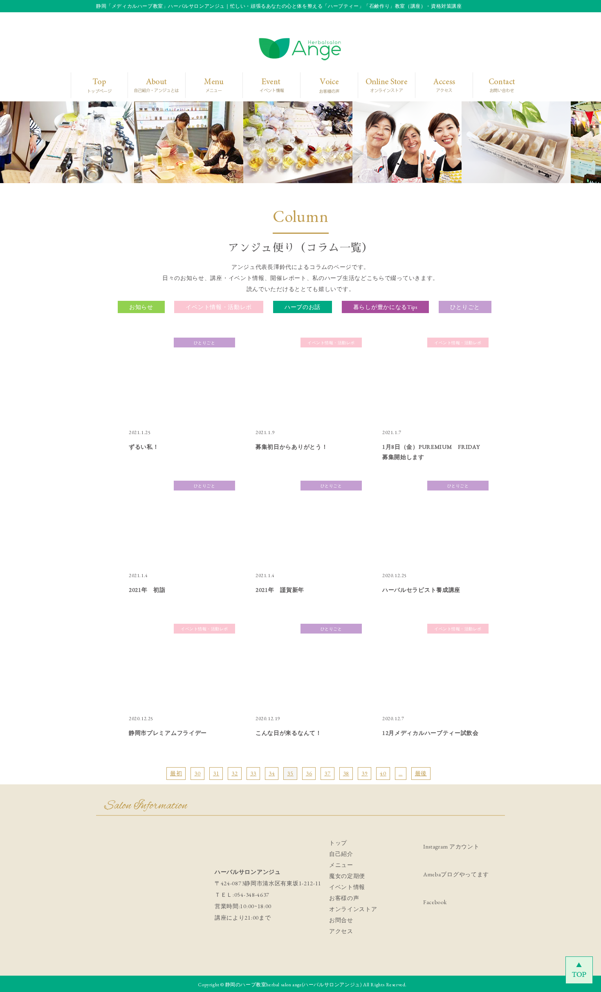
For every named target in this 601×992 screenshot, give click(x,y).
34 (272, 773)
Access (438, 85)
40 (383, 773)
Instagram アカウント (451, 846)
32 (234, 773)
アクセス (341, 931)
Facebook (435, 902)
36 (309, 773)
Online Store (383, 85)
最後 (421, 773)
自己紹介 (341, 854)
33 (253, 773)
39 (364, 773)
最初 (176, 773)
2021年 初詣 (147, 589)
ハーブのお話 (303, 307)
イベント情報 (347, 887)
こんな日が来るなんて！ (289, 733)
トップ (338, 842)
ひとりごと (465, 307)
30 (197, 773)
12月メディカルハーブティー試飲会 (430, 733)
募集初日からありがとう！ (291, 446)
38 (346, 773)
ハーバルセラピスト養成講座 (421, 589)
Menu (211, 85)
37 (327, 773)
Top (97, 85)
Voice (327, 85)
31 (216, 773)
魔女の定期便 (347, 876)
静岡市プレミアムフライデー (168, 733)
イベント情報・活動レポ (219, 307)
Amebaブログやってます (456, 874)
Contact (495, 85)
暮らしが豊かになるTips (385, 307)
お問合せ (341, 920)
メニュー (341, 865)
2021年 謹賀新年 (280, 589)
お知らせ (141, 307)
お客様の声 (344, 898)
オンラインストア (353, 909)
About (153, 85)
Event (268, 85)
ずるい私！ (144, 446)
